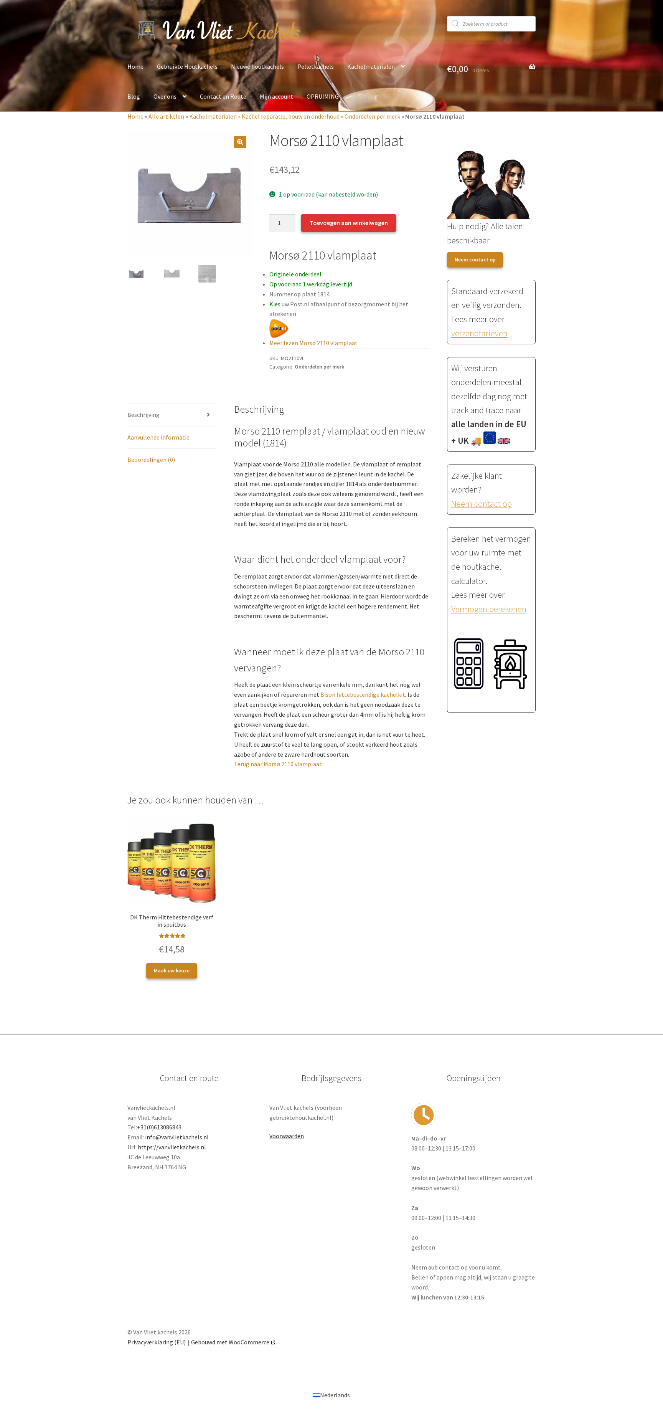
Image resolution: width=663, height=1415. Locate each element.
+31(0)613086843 (159, 1127)
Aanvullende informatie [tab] (158, 437)
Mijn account (276, 96)
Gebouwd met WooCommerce (230, 1342)
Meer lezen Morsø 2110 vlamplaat (313, 343)
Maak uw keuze (172, 970)
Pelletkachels (315, 66)
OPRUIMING (323, 96)
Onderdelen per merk (372, 116)
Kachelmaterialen (371, 66)
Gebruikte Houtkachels (187, 66)
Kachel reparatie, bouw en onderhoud (291, 116)
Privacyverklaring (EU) (156, 1342)
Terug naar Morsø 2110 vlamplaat (278, 764)
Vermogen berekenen (488, 608)
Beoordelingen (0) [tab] (151, 459)
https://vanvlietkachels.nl (172, 1147)
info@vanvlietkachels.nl (177, 1137)
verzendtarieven (479, 333)
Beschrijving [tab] (143, 414)
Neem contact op (475, 259)
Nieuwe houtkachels (257, 66)
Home (135, 66)
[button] (240, 142)
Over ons (164, 96)
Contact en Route (223, 96)
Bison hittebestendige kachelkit (362, 694)
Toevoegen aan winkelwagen (349, 222)
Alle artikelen (166, 116)
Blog (133, 96)
